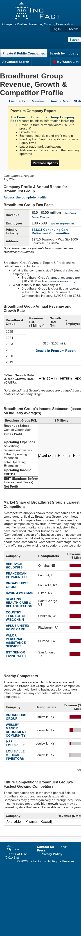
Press (41, 850)
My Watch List (68, 62)
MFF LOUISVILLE (15, 743)
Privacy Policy (51, 854)
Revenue (37, 101)
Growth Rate (59, 101)
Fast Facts (17, 101)
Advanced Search (15, 62)
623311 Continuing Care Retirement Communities (51, 231)
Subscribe (72, 29)
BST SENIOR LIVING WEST (16, 654)
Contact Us (45, 847)
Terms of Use (17, 854)
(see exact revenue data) (61, 281)
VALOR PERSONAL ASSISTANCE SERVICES (16, 641)
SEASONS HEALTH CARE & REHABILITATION (19, 602)
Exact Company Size (62, 223)
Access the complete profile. (25, 197)
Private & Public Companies (23, 53)
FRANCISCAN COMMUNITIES (17, 575)
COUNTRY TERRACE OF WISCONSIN (16, 616)
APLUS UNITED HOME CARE (17, 627)
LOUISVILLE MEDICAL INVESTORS (15, 755)
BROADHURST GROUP (17, 585)
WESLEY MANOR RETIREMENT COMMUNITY (16, 730)
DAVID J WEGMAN (20, 593)
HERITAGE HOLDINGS (14, 565)
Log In (56, 29)
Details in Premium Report (56, 350)
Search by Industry (64, 53)
